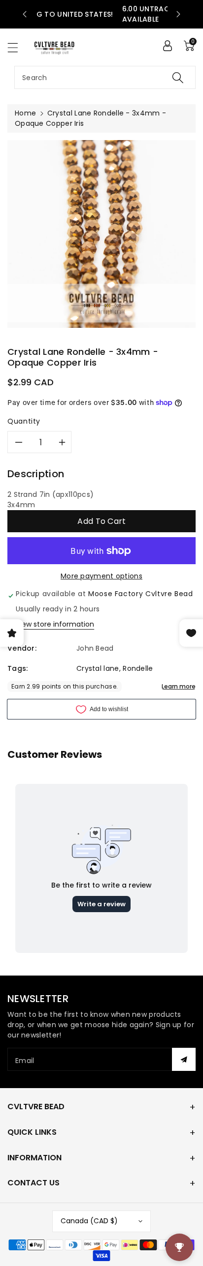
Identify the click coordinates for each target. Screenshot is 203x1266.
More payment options (101, 576)
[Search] (178, 77)
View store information (55, 624)
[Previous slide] (24, 14)
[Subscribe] (184, 1059)
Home (25, 113)
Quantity (23, 421)
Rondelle (138, 668)
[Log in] (167, 46)
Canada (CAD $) (89, 1221)
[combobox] (105, 77)
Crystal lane (97, 668)
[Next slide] (178, 14)
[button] (17, 47)
